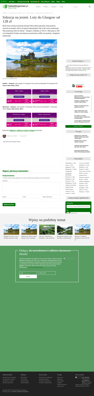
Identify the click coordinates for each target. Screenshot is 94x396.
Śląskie (58, 1)
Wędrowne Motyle (12, 136)
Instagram (59, 382)
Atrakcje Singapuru (84, 181)
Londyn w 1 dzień (70, 193)
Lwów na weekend (84, 163)
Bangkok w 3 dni (70, 167)
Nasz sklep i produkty (44, 379)
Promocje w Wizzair (30, 13)
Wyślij (28, 276)
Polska (63, 1)
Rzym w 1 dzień (83, 179)
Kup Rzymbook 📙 (34, 1)
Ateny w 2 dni (69, 165)
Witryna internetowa (47, 196)
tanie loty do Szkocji (11, 141)
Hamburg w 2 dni (70, 179)
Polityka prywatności (62, 384)
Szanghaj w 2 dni (83, 187)
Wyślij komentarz (9, 204)
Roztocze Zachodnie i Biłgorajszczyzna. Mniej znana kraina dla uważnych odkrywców (82, 97)
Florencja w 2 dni (70, 177)
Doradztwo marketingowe (45, 381)
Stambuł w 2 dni (83, 185)
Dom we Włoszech (45, 1)
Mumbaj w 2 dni (83, 167)
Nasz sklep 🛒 (12, 1)
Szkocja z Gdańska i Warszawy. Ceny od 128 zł (82, 238)
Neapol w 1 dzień (83, 169)
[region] (19, 385)
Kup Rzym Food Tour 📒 (23, 1)
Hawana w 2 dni (69, 181)
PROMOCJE (5, 13)
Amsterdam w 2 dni (70, 163)
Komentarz (5, 180)
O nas (61, 7)
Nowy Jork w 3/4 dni (84, 171)
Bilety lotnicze (24, 377)
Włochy (53, 1)
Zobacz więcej (78, 126)
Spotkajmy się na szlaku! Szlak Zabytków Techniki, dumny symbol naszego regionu (81, 137)
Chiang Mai (68, 171)
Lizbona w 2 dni (69, 191)
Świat (38, 7)
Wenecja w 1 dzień (84, 191)
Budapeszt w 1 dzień (70, 169)
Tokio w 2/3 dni (83, 189)
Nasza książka (60, 381)
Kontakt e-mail (60, 386)
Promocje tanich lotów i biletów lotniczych (17, 13)
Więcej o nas (60, 377)
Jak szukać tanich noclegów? (9, 377)
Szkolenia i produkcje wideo (45, 382)
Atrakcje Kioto (69, 187)
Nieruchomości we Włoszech (45, 377)
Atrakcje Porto (83, 175)
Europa (53, 7)
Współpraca (60, 379)
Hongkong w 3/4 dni (70, 183)
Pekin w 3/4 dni (83, 173)
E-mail (24, 196)
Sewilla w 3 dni (83, 183)
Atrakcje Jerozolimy (70, 185)
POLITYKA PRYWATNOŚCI (35, 267)
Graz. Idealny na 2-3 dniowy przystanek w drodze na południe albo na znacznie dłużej (82, 117)
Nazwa (4, 196)
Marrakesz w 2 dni (84, 165)
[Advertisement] (31, 156)
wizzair (18, 141)
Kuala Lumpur (69, 189)
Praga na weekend (84, 177)
